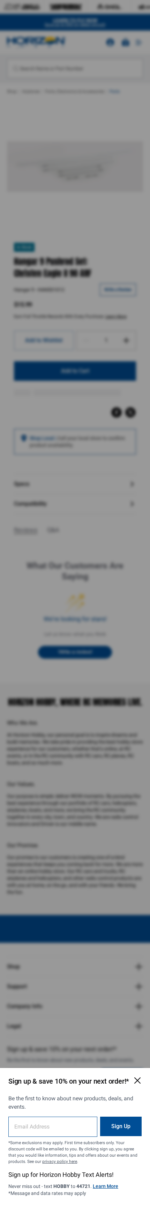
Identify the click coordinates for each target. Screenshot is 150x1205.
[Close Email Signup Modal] (137, 1080)
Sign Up (120, 1126)
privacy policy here (59, 1161)
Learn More (105, 1186)
